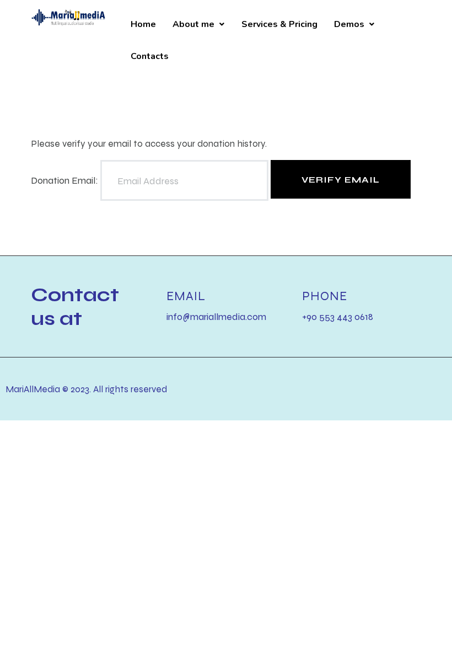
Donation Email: (64, 180)
